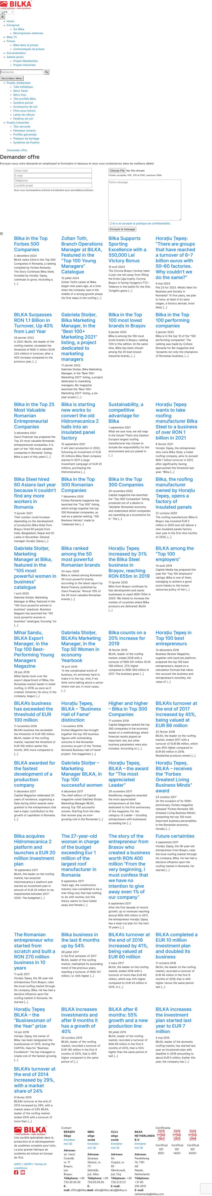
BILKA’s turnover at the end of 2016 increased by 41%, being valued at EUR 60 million (129, 946)
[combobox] (7, 12)
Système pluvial (23, 102)
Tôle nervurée (21, 126)
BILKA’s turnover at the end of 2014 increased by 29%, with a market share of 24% (34, 1080)
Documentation (16, 53)
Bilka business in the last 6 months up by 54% (80, 940)
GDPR (27, 1164)
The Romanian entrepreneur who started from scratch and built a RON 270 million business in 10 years (34, 951)
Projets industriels (24, 65)
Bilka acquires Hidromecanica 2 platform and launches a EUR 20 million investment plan (34, 850)
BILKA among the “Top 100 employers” (175, 553)
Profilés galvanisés (25, 134)
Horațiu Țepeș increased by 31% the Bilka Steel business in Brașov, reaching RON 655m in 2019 (129, 562)
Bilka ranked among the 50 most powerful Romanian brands (80, 556)
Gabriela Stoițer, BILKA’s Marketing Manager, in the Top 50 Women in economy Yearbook (81, 646)
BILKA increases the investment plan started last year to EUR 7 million (173, 1020)
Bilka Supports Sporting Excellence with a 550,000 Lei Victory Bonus (127, 249)
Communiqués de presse (28, 49)
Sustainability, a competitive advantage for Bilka (125, 413)
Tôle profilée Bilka (24, 98)
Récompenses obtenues (28, 33)
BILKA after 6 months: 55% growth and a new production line (128, 1017)
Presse (11, 41)
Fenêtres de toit (23, 118)
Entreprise (13, 25)
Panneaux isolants (24, 130)
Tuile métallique (23, 86)
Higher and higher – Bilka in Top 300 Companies (128, 708)
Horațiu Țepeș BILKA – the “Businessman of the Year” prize (32, 1017)
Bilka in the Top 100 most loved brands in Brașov (127, 320)
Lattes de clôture (24, 114)
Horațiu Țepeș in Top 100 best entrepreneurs (174, 638)
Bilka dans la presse (25, 45)
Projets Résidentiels (25, 61)
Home (10, 21)
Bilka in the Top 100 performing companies (172, 320)
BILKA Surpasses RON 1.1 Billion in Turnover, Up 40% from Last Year (33, 323)
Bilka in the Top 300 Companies (126, 482)
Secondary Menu (11, 78)
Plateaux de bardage (26, 138)
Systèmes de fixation (26, 142)
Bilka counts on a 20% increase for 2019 (127, 638)
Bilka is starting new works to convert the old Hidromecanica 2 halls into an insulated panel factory (80, 421)
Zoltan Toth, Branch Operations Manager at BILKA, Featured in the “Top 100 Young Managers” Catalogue (82, 255)
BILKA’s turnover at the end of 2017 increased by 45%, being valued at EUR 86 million (176, 714)
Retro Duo (19, 94)
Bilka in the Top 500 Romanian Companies (78, 484)
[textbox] (7, 12)
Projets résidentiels (18, 82)
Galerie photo (15, 57)
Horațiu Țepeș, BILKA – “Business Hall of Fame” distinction (81, 711)
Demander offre (16, 150)
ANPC (18, 1164)
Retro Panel (20, 90)
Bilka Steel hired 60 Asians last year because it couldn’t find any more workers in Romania (35, 493)
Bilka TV (12, 37)
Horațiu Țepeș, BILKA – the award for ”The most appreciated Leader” (128, 774)
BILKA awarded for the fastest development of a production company (34, 774)
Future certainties (175, 836)
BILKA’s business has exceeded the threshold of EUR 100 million (33, 711)
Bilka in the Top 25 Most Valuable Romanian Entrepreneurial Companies (34, 415)
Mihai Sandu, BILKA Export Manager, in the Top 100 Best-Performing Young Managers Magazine (34, 649)
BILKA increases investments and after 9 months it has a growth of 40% (79, 1020)
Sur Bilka (18, 29)
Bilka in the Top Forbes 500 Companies (31, 243)
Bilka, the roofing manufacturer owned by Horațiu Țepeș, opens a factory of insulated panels (175, 493)
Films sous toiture (24, 110)
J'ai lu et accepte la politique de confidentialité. (140, 223)
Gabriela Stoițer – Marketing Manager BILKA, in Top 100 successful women (82, 774)
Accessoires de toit (25, 106)
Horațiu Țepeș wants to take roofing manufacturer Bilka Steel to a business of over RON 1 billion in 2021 (176, 421)
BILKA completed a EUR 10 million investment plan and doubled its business (177, 946)
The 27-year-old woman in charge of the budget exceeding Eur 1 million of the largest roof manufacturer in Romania (80, 855)
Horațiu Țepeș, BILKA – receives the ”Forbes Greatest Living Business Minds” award (174, 776)
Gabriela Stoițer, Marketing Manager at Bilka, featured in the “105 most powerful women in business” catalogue (35, 567)
